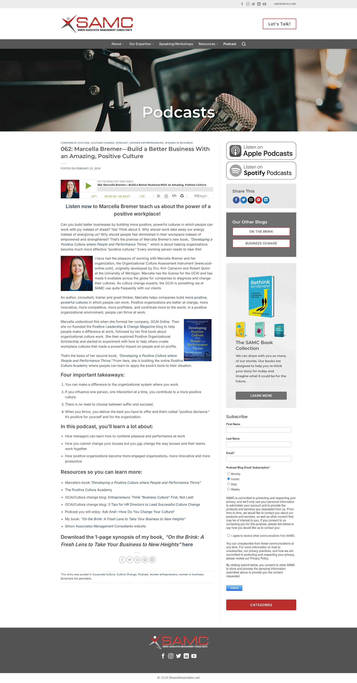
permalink (85, 578)
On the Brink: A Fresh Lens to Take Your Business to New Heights (133, 519)
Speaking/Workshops (176, 44)
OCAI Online (160, 321)
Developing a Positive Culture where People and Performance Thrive (145, 482)
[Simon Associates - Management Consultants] (97, 23)
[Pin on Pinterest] (144, 559)
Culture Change (102, 142)
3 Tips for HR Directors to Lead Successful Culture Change (154, 504)
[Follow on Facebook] (242, 4)
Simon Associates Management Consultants (99, 526)
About (116, 44)
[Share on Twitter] (129, 559)
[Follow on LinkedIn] (259, 4)
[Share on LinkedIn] (152, 559)
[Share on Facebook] (122, 559)
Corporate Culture (75, 142)
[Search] (244, 43)
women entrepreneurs (147, 142)
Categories (261, 605)
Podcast (229, 44)
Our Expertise (140, 44)
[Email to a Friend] (137, 559)
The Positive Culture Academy (88, 490)
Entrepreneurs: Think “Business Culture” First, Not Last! (151, 497)
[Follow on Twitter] (253, 4)
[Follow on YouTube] (264, 4)
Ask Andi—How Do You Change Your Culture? (138, 512)
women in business (179, 142)
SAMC (100, 288)
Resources (207, 44)
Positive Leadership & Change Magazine (123, 326)
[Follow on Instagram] (248, 4)
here (187, 544)
